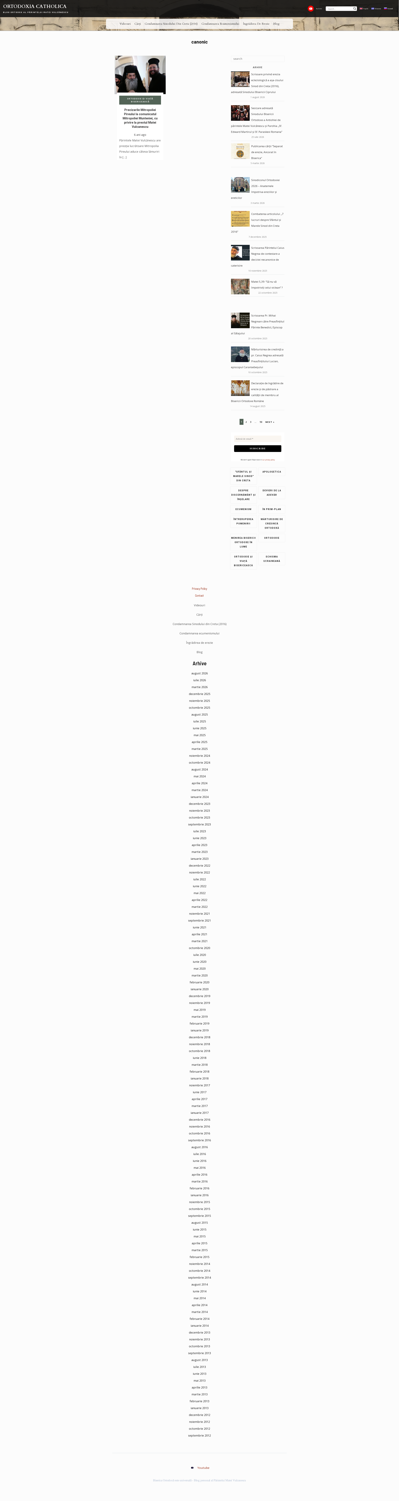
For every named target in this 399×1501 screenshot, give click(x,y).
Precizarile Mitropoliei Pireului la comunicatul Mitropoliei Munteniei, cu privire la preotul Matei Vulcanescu (140, 118)
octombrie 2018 (199, 1051)
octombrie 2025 (199, 707)
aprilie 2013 (199, 1387)
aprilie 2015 (199, 1243)
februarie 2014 (199, 1319)
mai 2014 (200, 1298)
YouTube (319, 9)
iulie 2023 (199, 831)
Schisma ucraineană (271, 558)
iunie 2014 (199, 1291)
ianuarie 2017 (200, 1113)
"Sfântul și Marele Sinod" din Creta (243, 476)
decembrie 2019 (199, 996)
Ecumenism (244, 509)
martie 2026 (200, 687)
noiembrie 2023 (199, 810)
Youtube (203, 1468)
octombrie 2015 (199, 1209)
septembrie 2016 (199, 1140)
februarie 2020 (199, 982)
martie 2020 (200, 975)
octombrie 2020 (199, 948)
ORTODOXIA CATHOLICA (35, 6)
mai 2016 (200, 1168)
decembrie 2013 (199, 1332)
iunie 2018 (199, 1058)
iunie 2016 (199, 1161)
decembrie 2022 (199, 865)
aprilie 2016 (199, 1174)
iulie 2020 (199, 955)
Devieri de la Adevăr (272, 492)
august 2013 (199, 1360)
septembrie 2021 (199, 920)
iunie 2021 (199, 927)
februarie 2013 (199, 1401)
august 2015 (199, 1222)
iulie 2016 (199, 1154)
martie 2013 (200, 1394)
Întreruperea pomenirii (243, 521)
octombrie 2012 (199, 1428)
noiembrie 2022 (199, 872)
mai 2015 (200, 1236)
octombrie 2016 (199, 1133)
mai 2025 (200, 735)
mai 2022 (200, 893)
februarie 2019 (199, 1023)
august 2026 (199, 673)
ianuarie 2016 (200, 1195)
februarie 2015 (199, 1257)
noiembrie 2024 (199, 756)
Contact (199, 595)
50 (261, 421)
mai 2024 (200, 776)
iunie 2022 (199, 886)
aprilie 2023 (199, 845)
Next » (269, 422)
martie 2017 (200, 1106)
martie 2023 (200, 852)
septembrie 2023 (199, 824)
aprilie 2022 (199, 900)
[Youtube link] (311, 9)
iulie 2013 (199, 1367)
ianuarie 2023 (200, 859)
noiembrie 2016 (199, 1126)
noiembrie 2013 (199, 1339)
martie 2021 (200, 941)
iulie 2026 (199, 680)
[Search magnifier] (355, 8)
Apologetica (271, 472)
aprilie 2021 (199, 934)
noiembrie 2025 (199, 701)
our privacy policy (268, 460)
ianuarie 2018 (200, 1078)
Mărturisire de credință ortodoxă (272, 523)
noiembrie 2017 (199, 1085)
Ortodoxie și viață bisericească (140, 100)
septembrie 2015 (199, 1216)
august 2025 (199, 714)
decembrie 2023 (199, 804)
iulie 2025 (199, 721)
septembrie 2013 (199, 1353)
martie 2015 (200, 1250)
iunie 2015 (199, 1229)
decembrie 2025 (199, 694)
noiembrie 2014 (199, 1264)
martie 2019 (200, 1016)
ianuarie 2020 (200, 989)
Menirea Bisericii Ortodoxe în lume (243, 542)
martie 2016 (200, 1181)
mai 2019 (200, 1010)
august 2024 (199, 769)
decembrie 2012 (199, 1415)
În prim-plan (271, 509)
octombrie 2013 (199, 1346)
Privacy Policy (199, 588)
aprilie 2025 (199, 742)
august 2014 (199, 1284)
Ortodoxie (271, 538)
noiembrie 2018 (199, 1044)
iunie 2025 (199, 728)
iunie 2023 (199, 838)
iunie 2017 (199, 1092)
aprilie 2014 (199, 1305)
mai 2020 (200, 968)
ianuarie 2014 (200, 1325)
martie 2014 (200, 1312)
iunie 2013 (199, 1374)
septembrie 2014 (199, 1277)
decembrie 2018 (199, 1037)
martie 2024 (200, 790)
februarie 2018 (199, 1071)
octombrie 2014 (199, 1271)
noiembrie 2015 (199, 1202)
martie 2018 (200, 1065)
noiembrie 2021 (199, 913)
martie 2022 (200, 907)
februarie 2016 (199, 1188)
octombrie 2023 (199, 817)
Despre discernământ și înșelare (243, 494)
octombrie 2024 (199, 762)
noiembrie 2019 (199, 1003)
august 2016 (199, 1147)
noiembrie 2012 (199, 1422)
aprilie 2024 (199, 783)
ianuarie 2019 (200, 1030)
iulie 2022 (199, 879)
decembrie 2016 (199, 1119)
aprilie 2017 (199, 1099)
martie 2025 (200, 749)
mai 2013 (200, 1380)
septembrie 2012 (199, 1435)
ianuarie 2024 (200, 797)
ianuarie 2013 (200, 1408)
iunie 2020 (199, 962)
